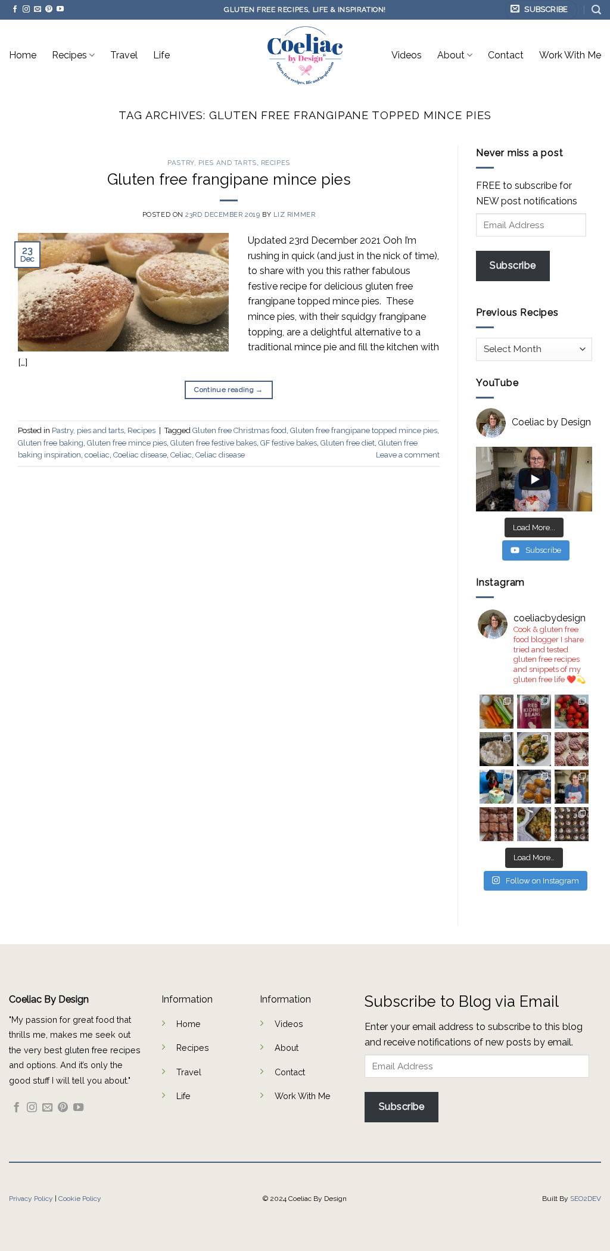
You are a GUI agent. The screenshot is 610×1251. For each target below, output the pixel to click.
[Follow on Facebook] (14, 9)
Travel (124, 55)
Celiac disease (220, 454)
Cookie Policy (79, 1198)
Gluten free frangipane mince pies (229, 179)
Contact (506, 55)
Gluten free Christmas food (239, 430)
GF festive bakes (288, 442)
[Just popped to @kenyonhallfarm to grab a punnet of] (572, 712)
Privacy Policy (31, 1198)
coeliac (97, 454)
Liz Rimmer (294, 214)
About (451, 55)
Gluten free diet (347, 442)
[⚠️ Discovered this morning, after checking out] (534, 712)
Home (22, 55)
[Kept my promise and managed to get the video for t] (534, 824)
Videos (406, 55)
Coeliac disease (140, 454)
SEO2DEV (585, 1198)
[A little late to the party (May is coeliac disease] (534, 787)
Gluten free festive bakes (213, 442)
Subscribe (513, 265)
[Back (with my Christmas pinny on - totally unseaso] (572, 787)
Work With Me (570, 55)
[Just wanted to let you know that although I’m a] (496, 749)
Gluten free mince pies (127, 442)
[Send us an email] (37, 9)
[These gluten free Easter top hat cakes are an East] (572, 824)
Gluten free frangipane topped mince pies (363, 430)
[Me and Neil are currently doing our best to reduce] (534, 749)
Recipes (69, 55)
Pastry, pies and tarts (211, 162)
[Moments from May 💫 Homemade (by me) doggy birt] (496, 787)
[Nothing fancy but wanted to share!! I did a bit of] (496, 712)
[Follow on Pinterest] (48, 9)
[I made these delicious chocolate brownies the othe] (496, 824)
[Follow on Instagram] (26, 9)
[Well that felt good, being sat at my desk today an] (572, 749)
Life (161, 55)
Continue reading (228, 389)
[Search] (596, 9)
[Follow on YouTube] (60, 9)
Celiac (181, 454)
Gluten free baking (50, 442)
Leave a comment (408, 454)
